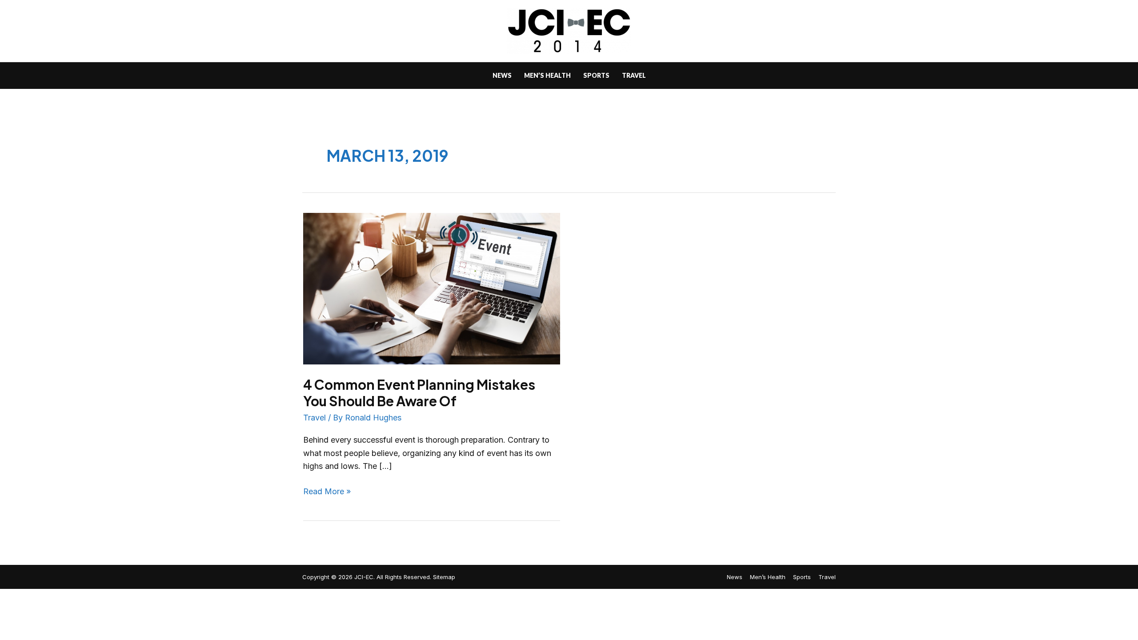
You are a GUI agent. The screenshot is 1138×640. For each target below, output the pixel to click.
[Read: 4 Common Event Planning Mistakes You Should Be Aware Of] (431, 288)
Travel (314, 417)
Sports (802, 576)
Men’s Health (767, 576)
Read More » (327, 490)
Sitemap (444, 576)
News (734, 576)
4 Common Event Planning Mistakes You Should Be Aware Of (419, 392)
